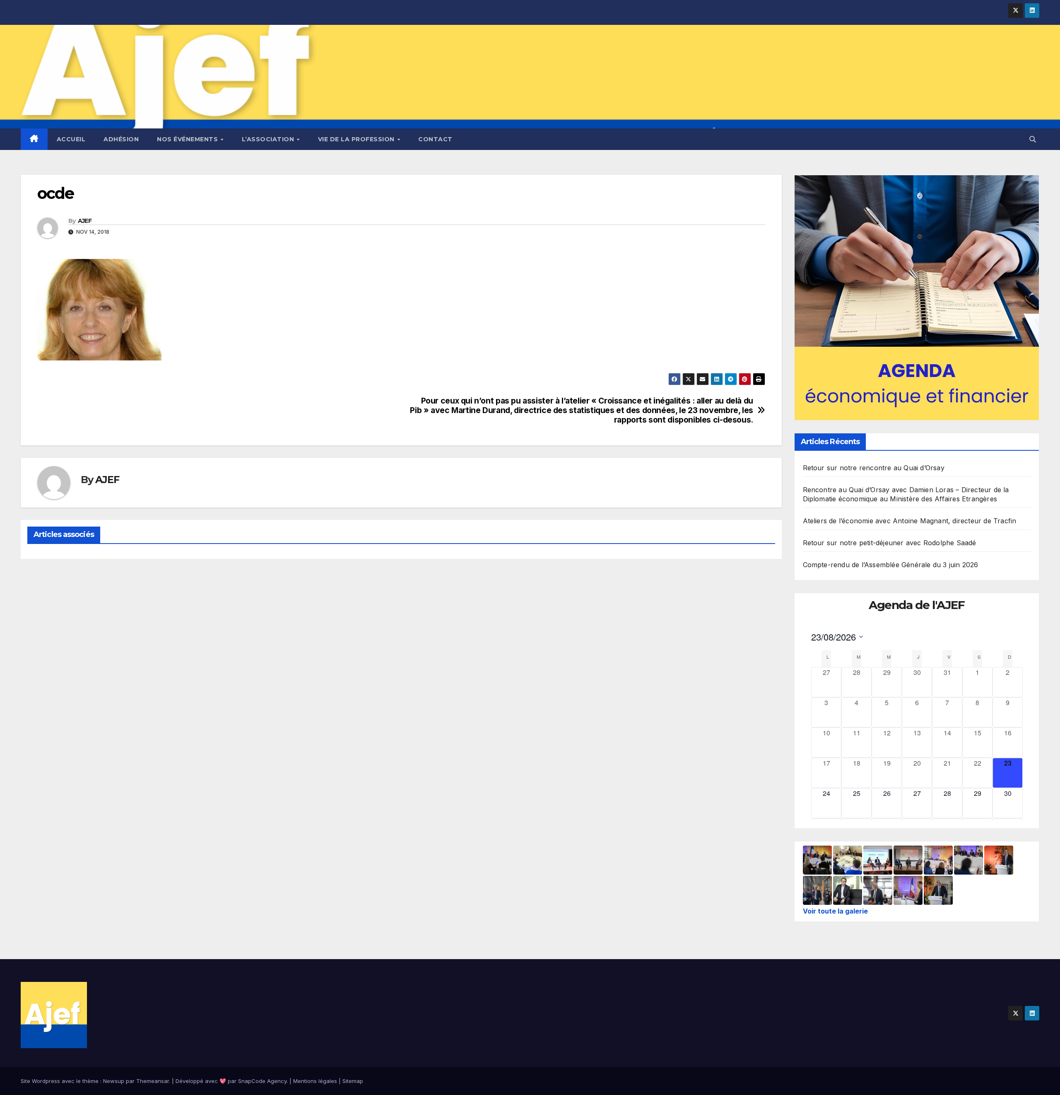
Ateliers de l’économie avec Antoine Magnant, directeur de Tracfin (910, 521)
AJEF (85, 221)
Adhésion (121, 139)
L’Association (269, 139)
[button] (1032, 139)
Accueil (71, 139)
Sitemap (352, 1081)
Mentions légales (315, 1081)
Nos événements (188, 139)
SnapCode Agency (262, 1081)
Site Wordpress (40, 1081)
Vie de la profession (357, 139)
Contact (435, 139)
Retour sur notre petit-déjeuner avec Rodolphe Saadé (889, 543)
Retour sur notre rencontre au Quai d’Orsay (873, 468)
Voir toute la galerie (835, 911)
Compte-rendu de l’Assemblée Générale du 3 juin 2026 (890, 565)
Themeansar (152, 1081)
